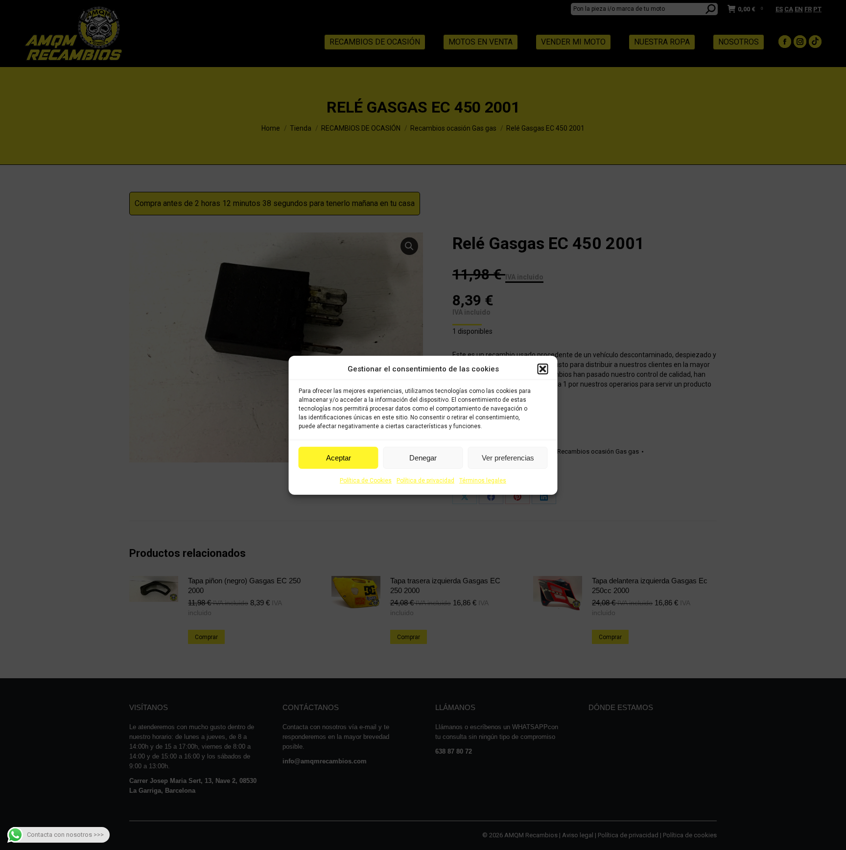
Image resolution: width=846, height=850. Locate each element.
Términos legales (482, 480)
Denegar (423, 458)
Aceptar (338, 458)
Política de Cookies (366, 480)
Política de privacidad (425, 480)
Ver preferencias (508, 458)
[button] (543, 369)
